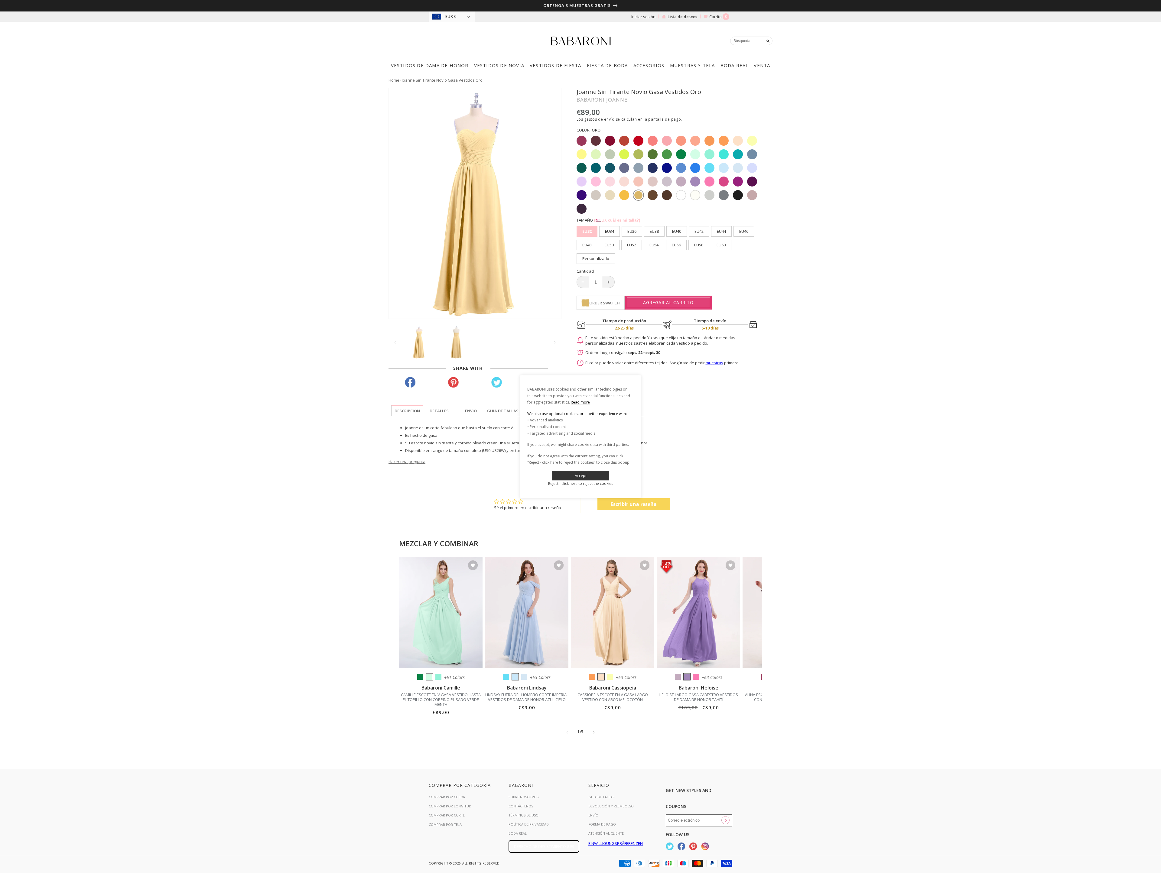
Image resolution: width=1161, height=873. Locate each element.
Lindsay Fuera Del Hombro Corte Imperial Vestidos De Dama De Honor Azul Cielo (526, 697)
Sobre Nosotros (523, 797)
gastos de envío (599, 119)
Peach (601, 676)
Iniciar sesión (643, 16)
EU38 (654, 231)
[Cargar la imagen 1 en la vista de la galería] (419, 342)
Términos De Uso (523, 815)
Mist (524, 676)
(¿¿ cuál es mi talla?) (617, 220)
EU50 (609, 245)
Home (394, 80)
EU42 (699, 231)
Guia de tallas (601, 797)
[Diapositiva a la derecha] (554, 342)
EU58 (698, 245)
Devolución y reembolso (611, 806)
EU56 (676, 245)
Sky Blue (515, 676)
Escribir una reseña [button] (633, 504)
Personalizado (595, 258)
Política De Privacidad (529, 824)
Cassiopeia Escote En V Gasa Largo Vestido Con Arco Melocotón (612, 697)
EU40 (676, 231)
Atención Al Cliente (606, 833)
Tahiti (687, 676)
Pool (506, 676)
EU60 (721, 245)
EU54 (654, 245)
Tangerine (592, 676)
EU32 (587, 231)
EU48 (586, 245)
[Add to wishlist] (473, 565)
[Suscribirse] (725, 820)
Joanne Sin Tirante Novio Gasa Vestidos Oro (442, 80)
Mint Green (429, 676)
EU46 (743, 231)
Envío (593, 815)
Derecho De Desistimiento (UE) (544, 846)
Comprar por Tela (445, 824)
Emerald (420, 676)
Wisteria (678, 676)
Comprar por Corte (447, 815)
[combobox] (751, 41)
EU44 (721, 231)
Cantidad (585, 271)
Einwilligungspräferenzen (615, 843)
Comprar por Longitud (450, 806)
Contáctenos (521, 806)
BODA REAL (518, 833)
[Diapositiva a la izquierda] (395, 342)
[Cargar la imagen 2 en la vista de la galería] (456, 342)
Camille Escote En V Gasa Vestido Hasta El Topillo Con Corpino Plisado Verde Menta (441, 699)
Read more (580, 402)
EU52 (631, 245)
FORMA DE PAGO (602, 824)
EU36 (631, 231)
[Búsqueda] (768, 41)
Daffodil (610, 676)
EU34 (609, 231)
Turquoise (438, 676)
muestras (714, 362)
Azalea (696, 676)
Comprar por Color (447, 797)
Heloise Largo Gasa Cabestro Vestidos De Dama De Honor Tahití (698, 697)
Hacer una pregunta (407, 461)
